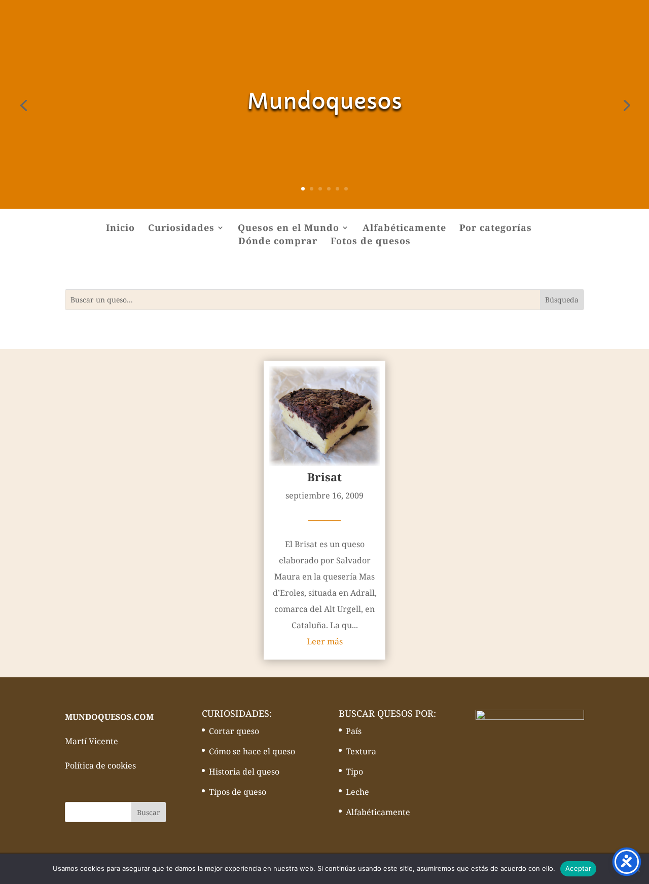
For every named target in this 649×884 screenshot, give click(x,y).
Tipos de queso (237, 791)
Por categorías (495, 229)
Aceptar (578, 868)
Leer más (325, 641)
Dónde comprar (277, 242)
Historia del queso (244, 771)
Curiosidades (181, 229)
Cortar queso (234, 731)
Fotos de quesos (371, 242)
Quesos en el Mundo (288, 229)
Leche (357, 791)
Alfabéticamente (404, 229)
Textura (361, 751)
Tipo (354, 771)
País (354, 731)
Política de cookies (100, 765)
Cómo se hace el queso (252, 751)
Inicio (120, 229)
